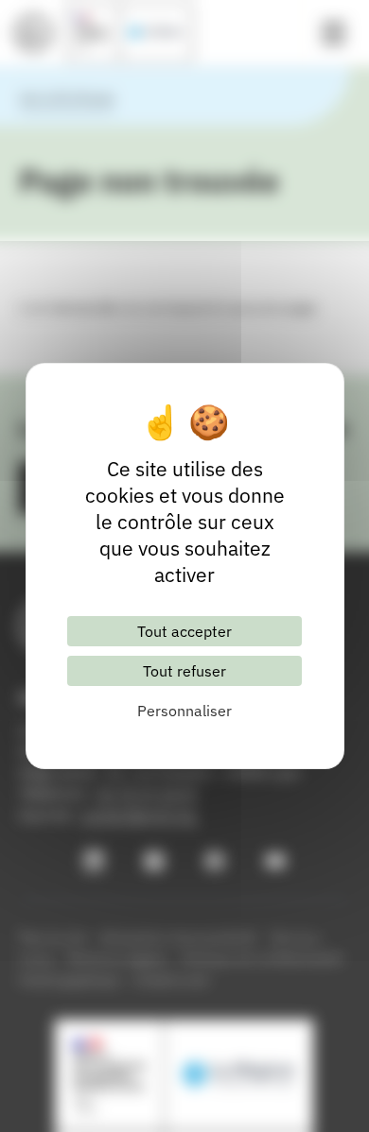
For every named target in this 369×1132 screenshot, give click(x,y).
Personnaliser (184, 710)
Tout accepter (184, 631)
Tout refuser (184, 670)
